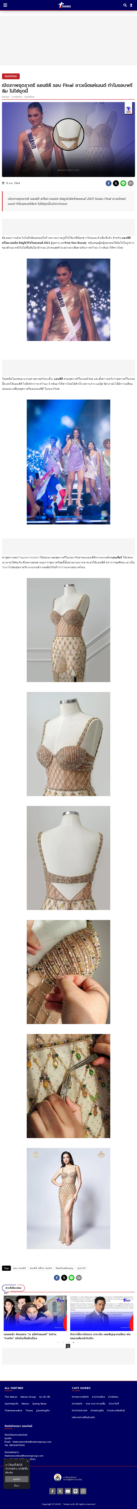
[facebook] (109, 183)
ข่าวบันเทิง (17, 96)
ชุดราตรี (81, 1268)
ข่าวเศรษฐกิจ (97, 1410)
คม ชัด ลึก (44, 1397)
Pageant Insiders (28, 557)
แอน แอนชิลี (19, 1268)
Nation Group (28, 1397)
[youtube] (68, 1491)
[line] (123, 183)
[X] (60, 1491)
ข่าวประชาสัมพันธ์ (116, 1410)
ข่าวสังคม (113, 1397)
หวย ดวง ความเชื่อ (96, 1403)
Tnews (29, 1410)
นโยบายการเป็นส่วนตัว (83, 1417)
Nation (25, 1403)
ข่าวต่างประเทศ (79, 1410)
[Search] (125, 5)
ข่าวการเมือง (98, 1397)
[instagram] (83, 1491)
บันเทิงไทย (29, 96)
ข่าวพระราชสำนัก (80, 1397)
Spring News (39, 1403)
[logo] (62, 5)
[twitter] (116, 183)
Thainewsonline (13, 1410)
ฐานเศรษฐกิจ (43, 1410)
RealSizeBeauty (65, 1268)
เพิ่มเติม (9, 1472)
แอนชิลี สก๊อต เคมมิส (41, 1268)
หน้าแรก (6, 96)
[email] (131, 183)
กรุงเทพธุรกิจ (11, 1403)
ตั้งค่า (17, 1485)
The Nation (11, 1397)
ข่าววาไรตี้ (114, 1403)
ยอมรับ (16, 1479)
